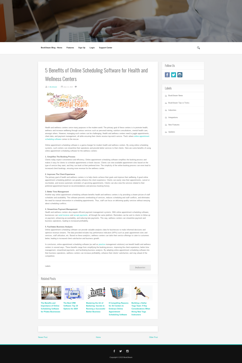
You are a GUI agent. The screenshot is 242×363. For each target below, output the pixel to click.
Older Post (153, 337)
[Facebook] (167, 74)
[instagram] (179, 74)
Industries (140, 267)
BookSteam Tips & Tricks (178, 103)
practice (102, 244)
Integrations (173, 117)
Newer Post (42, 337)
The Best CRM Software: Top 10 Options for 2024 (70, 306)
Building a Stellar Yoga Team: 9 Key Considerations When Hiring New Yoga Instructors (141, 309)
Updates (171, 132)
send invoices (64, 215)
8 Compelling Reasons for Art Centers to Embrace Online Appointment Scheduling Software (118, 309)
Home (98, 337)
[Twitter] (173, 74)
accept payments (81, 215)
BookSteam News (175, 95)
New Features (174, 125)
